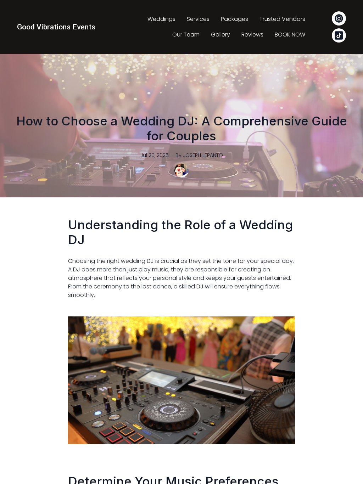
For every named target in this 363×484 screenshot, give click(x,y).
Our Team (186, 34)
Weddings (161, 19)
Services (198, 19)
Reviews (252, 34)
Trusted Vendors (282, 19)
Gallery (220, 34)
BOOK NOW (290, 34)
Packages (234, 19)
